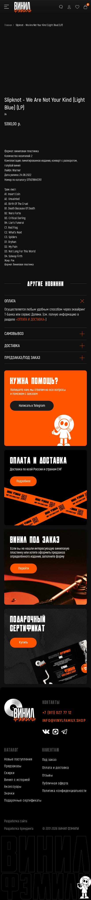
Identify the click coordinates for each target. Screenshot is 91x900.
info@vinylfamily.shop (64, 720)
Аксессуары (12, 787)
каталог (11, 749)
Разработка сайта (15, 821)
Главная (8, 25)
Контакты (51, 702)
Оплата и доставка (55, 768)
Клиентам (50, 749)
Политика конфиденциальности (64, 791)
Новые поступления (18, 759)
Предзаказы (12, 766)
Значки (9, 793)
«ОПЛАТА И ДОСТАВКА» (31, 319)
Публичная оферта (55, 783)
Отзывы (47, 775)
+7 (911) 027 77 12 (57, 712)
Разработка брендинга (18, 829)
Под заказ (49, 760)
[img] (45, 567)
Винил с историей (17, 780)
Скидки (9, 773)
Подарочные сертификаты (22, 800)
